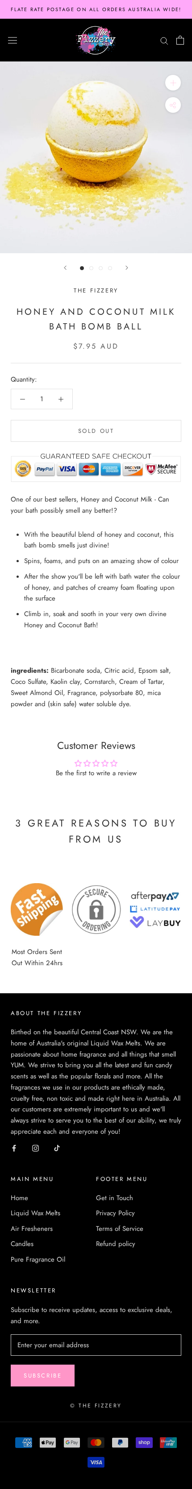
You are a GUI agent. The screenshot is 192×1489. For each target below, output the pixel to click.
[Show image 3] (101, 268)
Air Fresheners (32, 1229)
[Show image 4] (110, 268)
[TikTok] (57, 1147)
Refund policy (115, 1244)
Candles (22, 1244)
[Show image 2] (91, 268)
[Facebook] (14, 1147)
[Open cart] (180, 40)
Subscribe (43, 1375)
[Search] (164, 40)
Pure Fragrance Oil (38, 1259)
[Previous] (65, 268)
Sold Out (96, 431)
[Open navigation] (12, 40)
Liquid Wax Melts (35, 1213)
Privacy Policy (115, 1213)
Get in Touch (114, 1198)
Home (19, 1198)
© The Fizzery (95, 1406)
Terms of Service (119, 1229)
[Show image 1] (82, 268)
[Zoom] (173, 82)
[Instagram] (35, 1147)
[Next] (126, 268)
